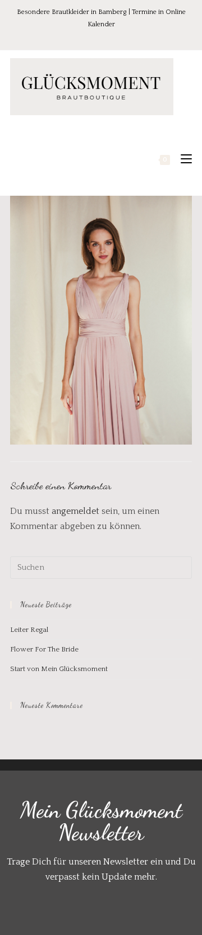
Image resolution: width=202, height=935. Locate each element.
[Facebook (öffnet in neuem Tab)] (79, 36)
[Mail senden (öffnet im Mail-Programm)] (124, 36)
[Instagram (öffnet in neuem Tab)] (110, 36)
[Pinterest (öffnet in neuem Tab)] (95, 36)
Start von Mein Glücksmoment (59, 669)
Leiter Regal (29, 630)
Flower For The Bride (44, 649)
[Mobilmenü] (182, 159)
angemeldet (75, 511)
